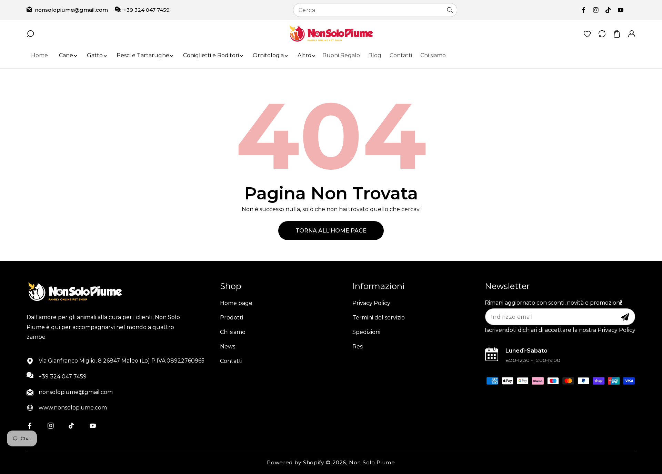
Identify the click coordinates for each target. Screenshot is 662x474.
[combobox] (375, 10)
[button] (66, 55)
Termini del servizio (378, 317)
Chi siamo (232, 332)
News (227, 346)
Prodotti (231, 317)
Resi (357, 346)
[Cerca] (450, 10)
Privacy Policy (371, 303)
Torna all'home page (331, 230)
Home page (236, 303)
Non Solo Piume (372, 462)
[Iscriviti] (625, 317)
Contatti (231, 361)
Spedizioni (366, 332)
